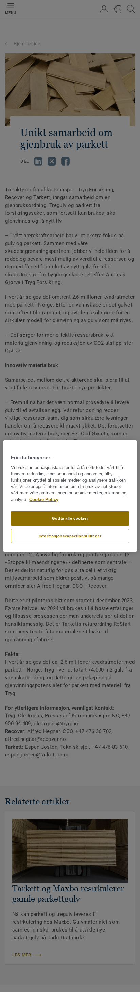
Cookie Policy (43, 499)
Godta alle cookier (70, 518)
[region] (69, 496)
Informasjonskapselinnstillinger (70, 536)
